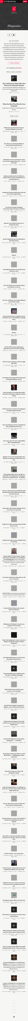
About (14, 1000)
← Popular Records (14, 63)
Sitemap (14, 1009)
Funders (14, 1012)
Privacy (14, 1006)
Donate (25, 1)
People (14, 1003)
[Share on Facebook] (9, 35)
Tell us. (20, 68)
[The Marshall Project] (9, 1)
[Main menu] (1, 1)
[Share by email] (13, 35)
